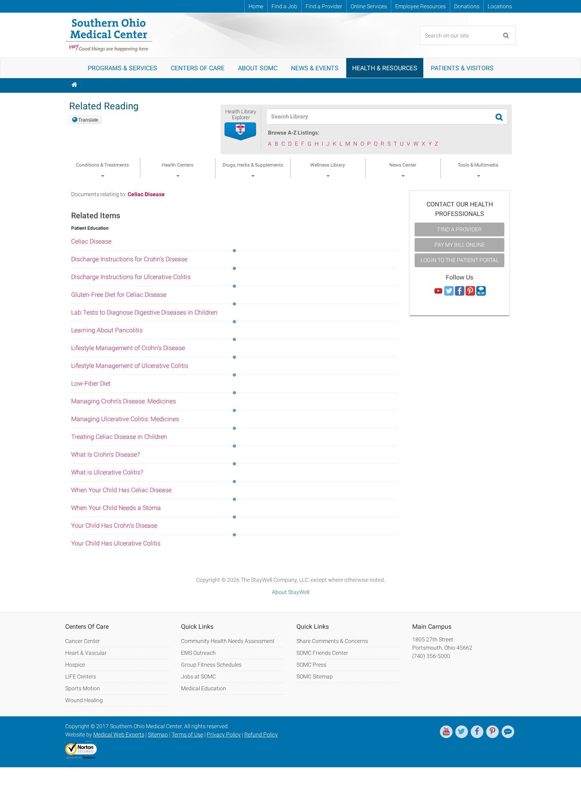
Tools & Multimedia (478, 165)
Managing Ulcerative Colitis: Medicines (125, 419)
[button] (240, 131)
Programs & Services (122, 68)
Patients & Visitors (462, 68)
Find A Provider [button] (460, 229)
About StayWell (290, 592)
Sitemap (158, 734)
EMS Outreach (198, 653)
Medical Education (203, 688)
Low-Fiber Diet (91, 383)
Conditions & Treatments (102, 165)
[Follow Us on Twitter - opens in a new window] (449, 291)
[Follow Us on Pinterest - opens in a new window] (470, 291)
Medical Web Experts (118, 734)
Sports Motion (82, 688)
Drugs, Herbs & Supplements (253, 165)
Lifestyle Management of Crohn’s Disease (128, 348)
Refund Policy (261, 734)
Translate (88, 120)
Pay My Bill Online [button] (459, 245)
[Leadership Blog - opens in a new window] (508, 731)
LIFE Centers (80, 676)
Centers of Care (197, 68)
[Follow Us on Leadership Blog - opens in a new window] (481, 291)
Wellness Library (327, 165)
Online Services (369, 6)
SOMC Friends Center (322, 653)
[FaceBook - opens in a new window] (477, 731)
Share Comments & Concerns (332, 641)
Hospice (75, 664)
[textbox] (382, 116)
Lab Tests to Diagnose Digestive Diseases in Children (144, 312)
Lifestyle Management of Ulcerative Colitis (129, 365)
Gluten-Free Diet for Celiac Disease (118, 294)
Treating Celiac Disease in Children (119, 436)
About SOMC (257, 68)
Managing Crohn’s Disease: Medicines (123, 401)
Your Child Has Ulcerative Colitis (115, 543)
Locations (500, 6)
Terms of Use (187, 734)
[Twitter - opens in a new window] (461, 731)
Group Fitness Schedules (211, 664)
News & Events (315, 68)
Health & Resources (384, 68)
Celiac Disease (146, 194)
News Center (402, 165)
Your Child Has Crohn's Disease (114, 525)
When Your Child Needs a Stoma (116, 508)
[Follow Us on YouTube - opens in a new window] (438, 291)
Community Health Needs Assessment (228, 641)
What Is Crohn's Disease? (105, 454)
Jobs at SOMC (198, 676)
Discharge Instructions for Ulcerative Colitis (131, 277)
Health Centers (177, 165)
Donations (466, 6)
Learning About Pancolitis (107, 330)
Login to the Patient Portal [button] (460, 260)
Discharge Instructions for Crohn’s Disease (129, 259)
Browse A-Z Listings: (293, 132)
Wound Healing (84, 700)
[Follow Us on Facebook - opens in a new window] (459, 291)
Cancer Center (82, 641)
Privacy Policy (224, 734)
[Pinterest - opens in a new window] (492, 731)
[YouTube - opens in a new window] (446, 731)
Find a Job (284, 6)
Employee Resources (420, 6)
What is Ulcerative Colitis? (107, 472)
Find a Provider (324, 6)
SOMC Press (311, 664)
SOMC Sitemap (314, 676)
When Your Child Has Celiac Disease (121, 490)
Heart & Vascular (86, 653)
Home (256, 6)
